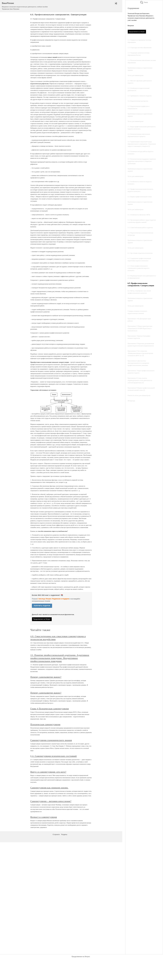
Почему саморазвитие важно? (45, 676)
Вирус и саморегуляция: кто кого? (48, 771)
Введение (131, 25)
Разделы (64, 834)
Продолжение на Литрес (137, 32)
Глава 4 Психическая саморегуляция (49, 708)
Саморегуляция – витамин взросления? (50, 801)
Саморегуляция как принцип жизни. (49, 787)
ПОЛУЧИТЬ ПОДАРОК (42, 605)
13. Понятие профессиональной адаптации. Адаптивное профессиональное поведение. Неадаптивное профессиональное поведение (59, 658)
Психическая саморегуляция (45, 724)
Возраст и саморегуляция (43, 816)
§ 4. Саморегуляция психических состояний (53, 755)
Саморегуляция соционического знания (51, 740)
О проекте (56, 834)
